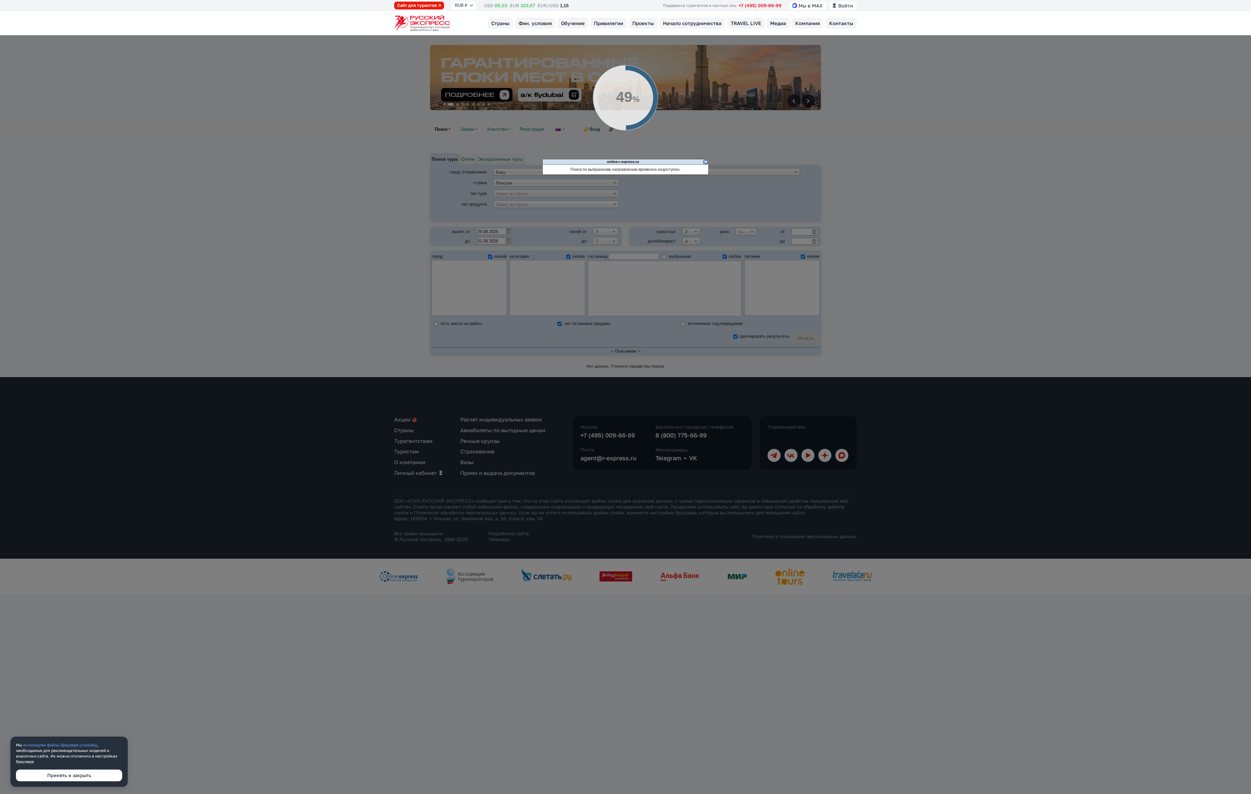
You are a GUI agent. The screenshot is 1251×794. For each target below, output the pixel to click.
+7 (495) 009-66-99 (760, 5)
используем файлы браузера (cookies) (60, 745)
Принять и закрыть (69, 775)
